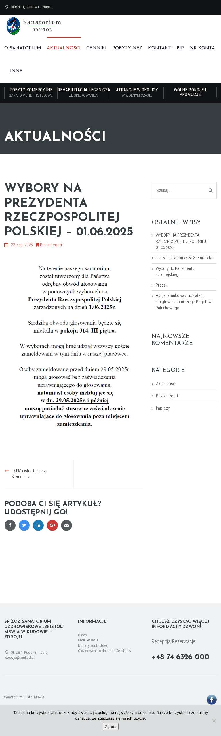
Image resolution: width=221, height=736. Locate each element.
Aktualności (64, 48)
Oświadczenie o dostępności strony (104, 651)
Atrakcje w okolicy (137, 92)
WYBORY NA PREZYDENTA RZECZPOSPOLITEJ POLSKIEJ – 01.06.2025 (182, 241)
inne (16, 71)
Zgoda (110, 726)
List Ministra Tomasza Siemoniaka (184, 257)
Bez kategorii (51, 244)
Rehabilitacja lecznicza (84, 92)
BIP (180, 48)
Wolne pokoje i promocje (190, 92)
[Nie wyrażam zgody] (214, 721)
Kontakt (159, 48)
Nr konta (202, 48)
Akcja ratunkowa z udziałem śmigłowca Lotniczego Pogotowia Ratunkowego (185, 301)
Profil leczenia (88, 640)
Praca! (161, 285)
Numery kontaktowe (93, 645)
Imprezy (163, 408)
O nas (82, 635)
